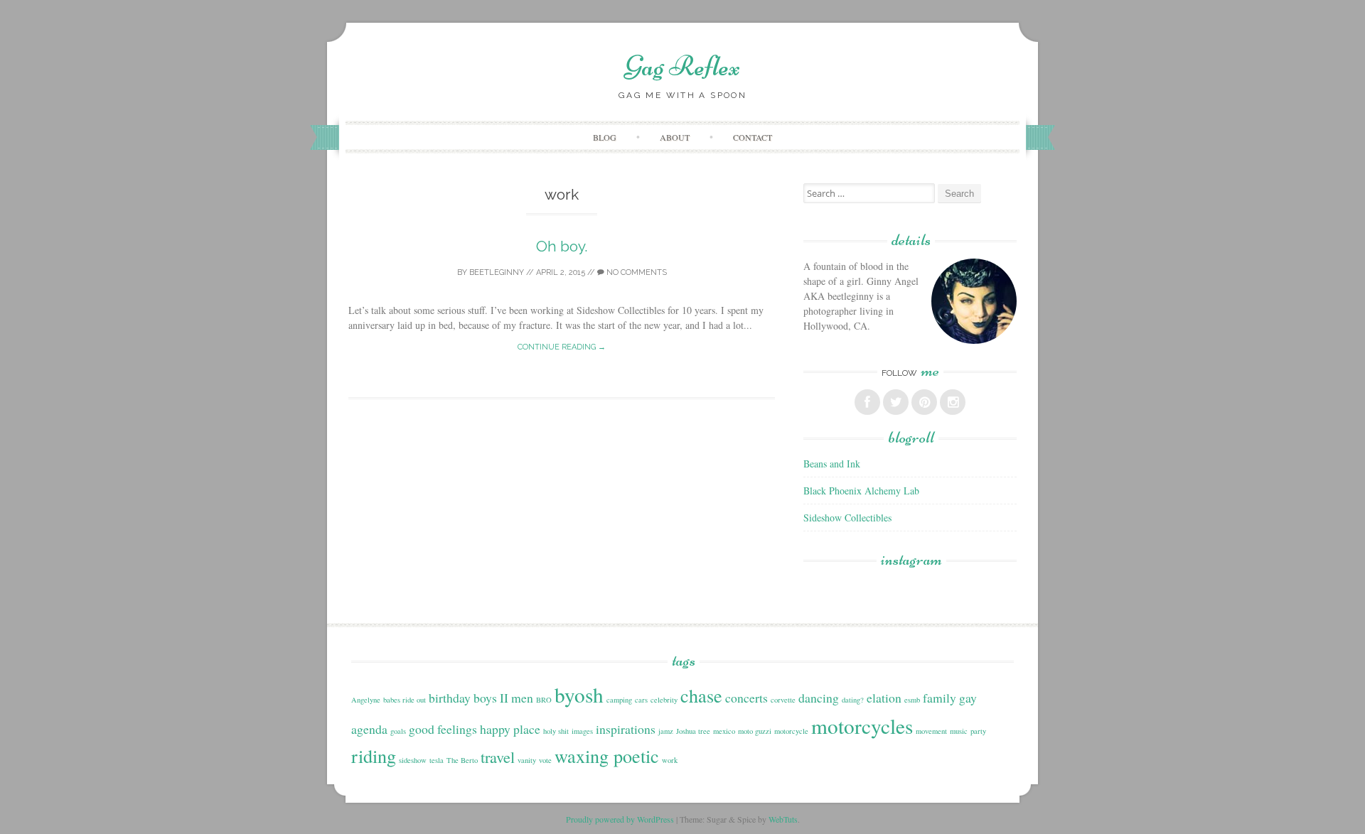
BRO (544, 700)
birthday (450, 697)
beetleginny (496, 272)
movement (931, 731)
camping (619, 700)
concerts (746, 697)
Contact (752, 137)
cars (641, 700)
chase (701, 695)
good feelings (443, 728)
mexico (724, 731)
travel (498, 756)
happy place (510, 728)
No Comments (635, 272)
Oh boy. (562, 246)
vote (545, 760)
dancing (818, 697)
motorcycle (791, 731)
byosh (579, 694)
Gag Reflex (682, 66)
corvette (783, 700)
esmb (912, 700)
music (959, 731)
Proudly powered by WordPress (620, 819)
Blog (604, 137)
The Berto (462, 760)
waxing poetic (607, 755)
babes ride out (404, 700)
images (582, 731)
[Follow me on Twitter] (896, 402)
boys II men (503, 697)
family (939, 697)
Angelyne (365, 700)
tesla (436, 760)
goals (398, 731)
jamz (665, 731)
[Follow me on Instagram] (952, 402)
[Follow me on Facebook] (867, 402)
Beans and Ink (831, 463)
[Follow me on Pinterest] (924, 402)
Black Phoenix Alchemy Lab (861, 490)
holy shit (556, 731)
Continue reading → (562, 347)
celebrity (664, 700)
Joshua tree (693, 731)
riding (373, 755)
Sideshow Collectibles (847, 517)
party (978, 731)
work (670, 760)
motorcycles (862, 726)
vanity (527, 760)
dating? (853, 700)
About (675, 137)
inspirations (625, 728)
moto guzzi (754, 731)
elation (884, 697)
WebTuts (783, 819)
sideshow (413, 760)
